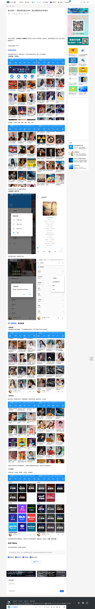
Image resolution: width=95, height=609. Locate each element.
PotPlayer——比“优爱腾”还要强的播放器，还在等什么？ (73, 93)
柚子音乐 (13, 50)
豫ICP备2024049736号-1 (38, 603)
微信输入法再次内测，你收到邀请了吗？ (82, 65)
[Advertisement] (36, 26)
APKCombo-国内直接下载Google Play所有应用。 (73, 84)
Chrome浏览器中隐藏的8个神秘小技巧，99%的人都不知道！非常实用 (73, 65)
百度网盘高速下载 (78, 145)
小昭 (9, 13)
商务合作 (26, 601)
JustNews (15, 604)
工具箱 (61, 2)
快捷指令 (54, 2)
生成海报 (47, 607)
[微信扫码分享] (51, 607)
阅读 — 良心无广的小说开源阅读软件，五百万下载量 (83, 74)
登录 (84, 2)
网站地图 (64, 603)
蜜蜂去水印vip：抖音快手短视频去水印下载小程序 (73, 55)
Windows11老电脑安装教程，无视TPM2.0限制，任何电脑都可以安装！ (83, 93)
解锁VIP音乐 (34, 557)
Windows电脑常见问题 (80, 158)
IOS (40, 2)
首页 (22, 2)
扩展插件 (46, 2)
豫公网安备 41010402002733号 (53, 603)
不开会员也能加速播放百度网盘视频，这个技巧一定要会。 (83, 55)
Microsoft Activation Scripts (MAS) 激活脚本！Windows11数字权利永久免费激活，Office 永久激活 (80, 169)
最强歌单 (12, 557)
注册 (88, 2)
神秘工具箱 (32, 601)
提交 (62, 591)
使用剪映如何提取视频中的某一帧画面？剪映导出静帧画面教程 (80, 162)
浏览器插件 (76, 152)
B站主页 (20, 601)
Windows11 (77, 165)
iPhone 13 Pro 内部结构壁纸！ (83, 84)
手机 (28, 13)
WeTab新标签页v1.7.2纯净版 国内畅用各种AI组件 (80, 155)
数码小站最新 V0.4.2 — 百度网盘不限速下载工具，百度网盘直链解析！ (80, 148)
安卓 (34, 2)
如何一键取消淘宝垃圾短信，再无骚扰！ (73, 74)
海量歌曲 (13, 323)
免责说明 (15, 601)
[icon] (78, 603)
